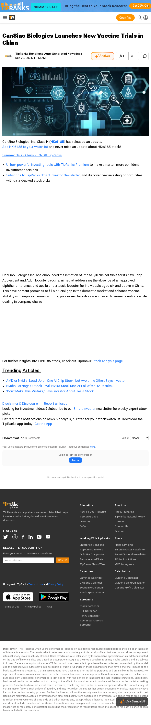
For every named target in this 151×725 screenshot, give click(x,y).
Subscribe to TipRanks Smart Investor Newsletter (43, 175)
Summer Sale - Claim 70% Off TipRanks (32, 155)
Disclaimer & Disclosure (20, 403)
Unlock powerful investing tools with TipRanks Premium (48, 165)
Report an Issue (55, 403)
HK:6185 (57, 142)
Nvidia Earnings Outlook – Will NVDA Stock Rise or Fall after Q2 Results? (59, 386)
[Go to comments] (145, 56)
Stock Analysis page (107, 361)
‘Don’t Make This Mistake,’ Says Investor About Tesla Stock (50, 391)
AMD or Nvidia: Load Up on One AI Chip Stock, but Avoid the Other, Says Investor (66, 381)
